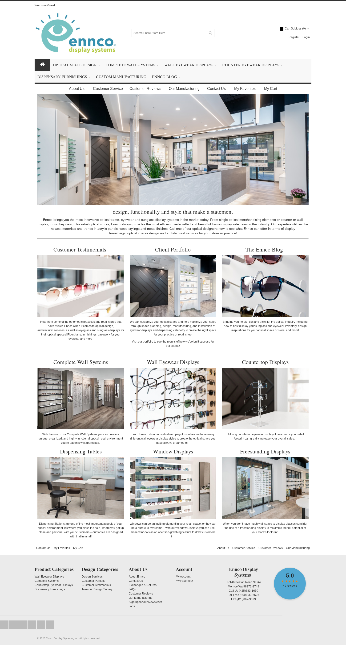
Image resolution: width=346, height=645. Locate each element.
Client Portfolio (173, 249)
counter (286, 220)
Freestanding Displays (265, 451)
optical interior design (143, 233)
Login (306, 37)
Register (294, 37)
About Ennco (137, 576)
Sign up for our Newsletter (145, 602)
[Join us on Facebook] (13, 624)
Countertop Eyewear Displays (54, 585)
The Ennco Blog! (265, 249)
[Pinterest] (50, 624)
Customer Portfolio (93, 580)
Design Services (92, 576)
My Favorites (245, 89)
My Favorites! (184, 580)
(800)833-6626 (249, 595)
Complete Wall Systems (80, 362)
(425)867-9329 (246, 599)
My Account (183, 576)
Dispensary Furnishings (50, 589)
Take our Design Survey (97, 589)
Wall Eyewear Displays (173, 362)
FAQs (132, 589)
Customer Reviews (145, 89)
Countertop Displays (265, 362)
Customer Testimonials (80, 249)
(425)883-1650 (248, 590)
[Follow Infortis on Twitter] (4, 624)
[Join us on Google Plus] (23, 624)
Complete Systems (47, 580)
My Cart (270, 89)
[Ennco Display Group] (76, 33)
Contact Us (216, 89)
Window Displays (173, 451)
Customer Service (108, 89)
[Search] (210, 33)
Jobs (132, 606)
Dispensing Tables (81, 451)
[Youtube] (32, 624)
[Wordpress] (41, 624)
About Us (76, 89)
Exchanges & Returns (143, 585)
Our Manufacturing (184, 89)
